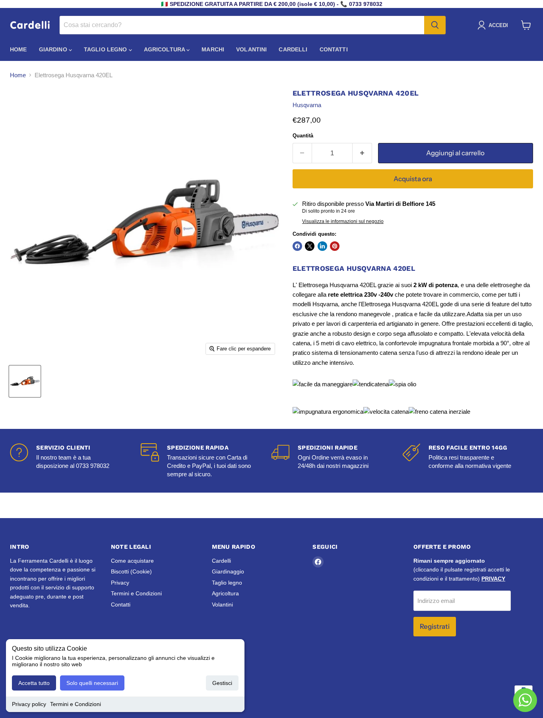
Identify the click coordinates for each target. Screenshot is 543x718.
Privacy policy (29, 704)
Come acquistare (132, 561)
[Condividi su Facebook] (297, 246)
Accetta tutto (34, 683)
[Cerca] (435, 25)
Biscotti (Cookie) (131, 571)
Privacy (120, 582)
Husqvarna (307, 105)
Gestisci (222, 683)
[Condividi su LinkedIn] (322, 246)
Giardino (54, 49)
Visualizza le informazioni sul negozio (343, 221)
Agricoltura (165, 49)
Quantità (303, 136)
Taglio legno (106, 49)
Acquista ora (413, 179)
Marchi (213, 49)
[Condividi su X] (309, 246)
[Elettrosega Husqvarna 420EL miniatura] (25, 381)
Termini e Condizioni (75, 704)
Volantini (251, 49)
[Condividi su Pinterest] (334, 246)
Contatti (334, 49)
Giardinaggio (228, 571)
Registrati (435, 626)
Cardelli (293, 49)
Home (18, 49)
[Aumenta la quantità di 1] (362, 153)
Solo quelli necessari (92, 683)
